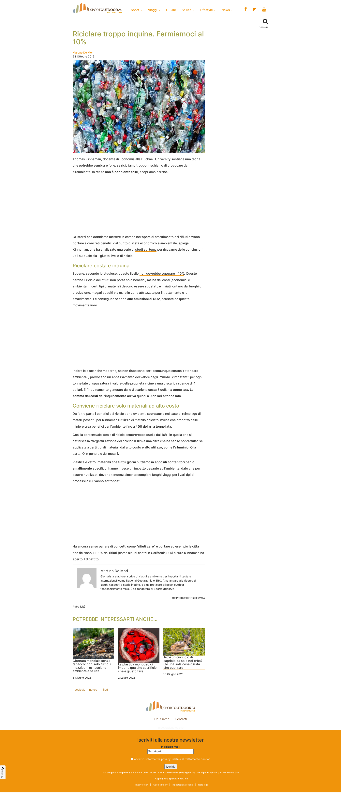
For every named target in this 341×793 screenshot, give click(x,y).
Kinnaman (109, 420)
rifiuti (104, 689)
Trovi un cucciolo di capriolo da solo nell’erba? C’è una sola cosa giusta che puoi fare (182, 663)
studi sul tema (145, 249)
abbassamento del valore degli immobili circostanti (150, 377)
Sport (135, 10)
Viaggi (153, 10)
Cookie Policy (160, 784)
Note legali (203, 784)
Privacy (2, 773)
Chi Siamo (161, 719)
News (226, 10)
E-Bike (171, 10)
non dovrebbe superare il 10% (162, 273)
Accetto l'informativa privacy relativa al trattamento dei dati (172, 759)
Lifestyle (207, 10)
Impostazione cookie (170, 727)
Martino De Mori (83, 52)
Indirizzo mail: (170, 746)
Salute (187, 10)
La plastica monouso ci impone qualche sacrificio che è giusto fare (137, 668)
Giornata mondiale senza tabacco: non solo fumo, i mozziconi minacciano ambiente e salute (92, 666)
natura (93, 689)
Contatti (181, 719)
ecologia (80, 689)
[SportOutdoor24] (170, 706)
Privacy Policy (141, 784)
